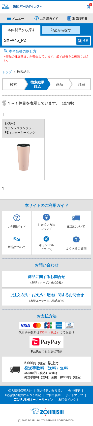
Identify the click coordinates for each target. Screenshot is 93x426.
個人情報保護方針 (20, 390)
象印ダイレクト (68, 399)
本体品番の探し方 (22, 51)
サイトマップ (74, 395)
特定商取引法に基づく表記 (23, 395)
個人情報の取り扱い (50, 390)
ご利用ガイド (49, 18)
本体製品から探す (21, 29)
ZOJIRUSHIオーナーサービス (34, 399)
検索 (86, 40)
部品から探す (61, 29)
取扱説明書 (79, 18)
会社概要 (74, 390)
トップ (7, 71)
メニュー (18, 18)
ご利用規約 (53, 395)
